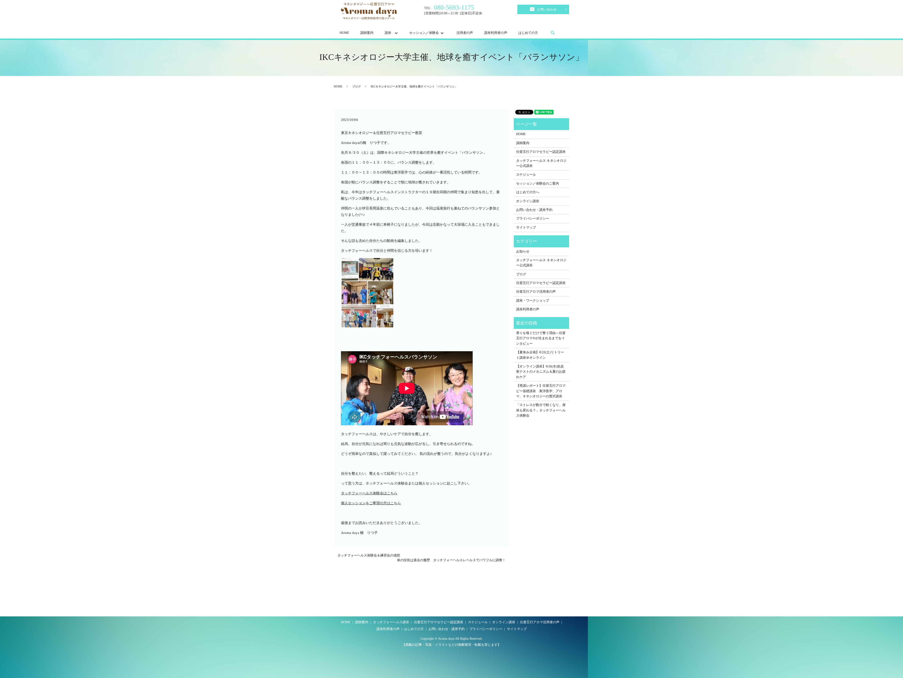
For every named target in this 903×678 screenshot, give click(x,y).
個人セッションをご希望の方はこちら (371, 503)
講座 (388, 33)
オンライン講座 (527, 201)
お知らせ (522, 251)
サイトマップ (526, 227)
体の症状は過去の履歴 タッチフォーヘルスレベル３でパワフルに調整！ (451, 560)
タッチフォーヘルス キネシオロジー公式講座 (541, 163)
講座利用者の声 (495, 33)
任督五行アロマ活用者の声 (536, 291)
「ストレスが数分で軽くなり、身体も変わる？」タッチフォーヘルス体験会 (541, 410)
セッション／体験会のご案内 (537, 183)
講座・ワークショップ (532, 300)
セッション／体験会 (424, 33)
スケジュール (526, 174)
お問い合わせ (547, 9)
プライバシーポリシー (532, 218)
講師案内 (366, 33)
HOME (344, 33)
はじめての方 (528, 33)
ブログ (356, 86)
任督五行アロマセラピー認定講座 (541, 152)
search (552, 32)
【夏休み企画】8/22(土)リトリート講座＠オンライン (540, 355)
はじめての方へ (527, 192)
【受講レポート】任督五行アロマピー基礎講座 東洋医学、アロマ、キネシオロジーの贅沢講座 (541, 391)
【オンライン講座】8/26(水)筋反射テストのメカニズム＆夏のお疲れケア (541, 372)
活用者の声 (464, 33)
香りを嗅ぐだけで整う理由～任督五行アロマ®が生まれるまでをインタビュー (541, 338)
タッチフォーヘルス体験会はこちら (369, 493)
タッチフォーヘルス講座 (391, 622)
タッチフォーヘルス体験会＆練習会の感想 (368, 555)
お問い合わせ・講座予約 (534, 210)
